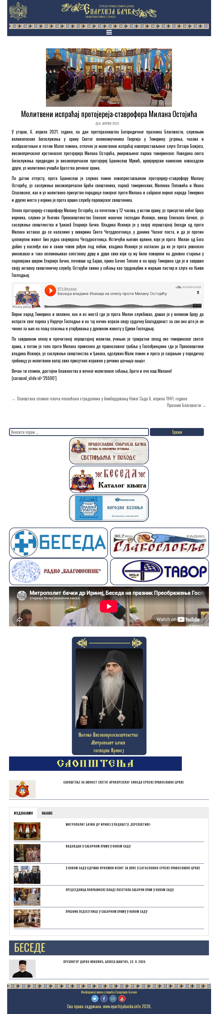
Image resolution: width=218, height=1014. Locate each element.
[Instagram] (113, 998)
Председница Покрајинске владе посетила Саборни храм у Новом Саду (120, 890)
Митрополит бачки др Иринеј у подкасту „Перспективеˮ (108, 824)
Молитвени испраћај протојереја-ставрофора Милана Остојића (109, 113)
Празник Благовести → (186, 405)
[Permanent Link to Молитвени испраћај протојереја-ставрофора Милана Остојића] (109, 77)
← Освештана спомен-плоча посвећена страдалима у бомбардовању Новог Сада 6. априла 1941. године (99, 398)
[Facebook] (103, 998)
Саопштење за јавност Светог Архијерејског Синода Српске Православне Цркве (123, 782)
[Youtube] (122, 998)
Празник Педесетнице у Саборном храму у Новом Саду (106, 911)
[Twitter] (94, 998)
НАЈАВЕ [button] (47, 813)
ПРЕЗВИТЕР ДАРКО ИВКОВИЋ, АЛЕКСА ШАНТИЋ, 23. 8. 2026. (104, 962)
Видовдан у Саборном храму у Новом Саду (98, 846)
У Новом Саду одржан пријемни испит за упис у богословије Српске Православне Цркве (133, 868)
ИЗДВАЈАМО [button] (23, 813)
